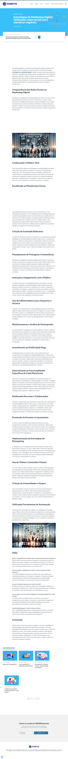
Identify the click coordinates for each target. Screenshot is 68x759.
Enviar (39, 37)
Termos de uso (28, 749)
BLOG (41, 3)
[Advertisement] (34, 56)
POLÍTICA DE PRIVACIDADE (57, 3)
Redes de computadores (10, 664)
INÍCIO (31, 3)
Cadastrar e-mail (41, 732)
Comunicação (6, 662)
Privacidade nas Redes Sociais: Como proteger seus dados (41, 666)
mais (37, 698)
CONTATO (47, 3)
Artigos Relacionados (8, 648)
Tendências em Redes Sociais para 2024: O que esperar (12, 690)
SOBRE (36, 3)
